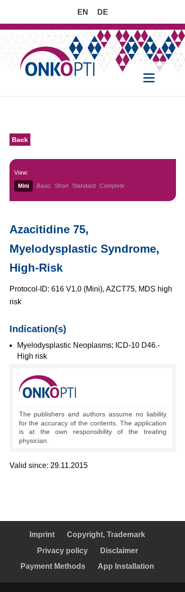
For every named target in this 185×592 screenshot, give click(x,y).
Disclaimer (119, 551)
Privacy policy (62, 551)
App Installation (126, 566)
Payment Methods (52, 566)
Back (20, 139)
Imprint (42, 534)
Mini (23, 186)
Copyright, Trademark (106, 534)
